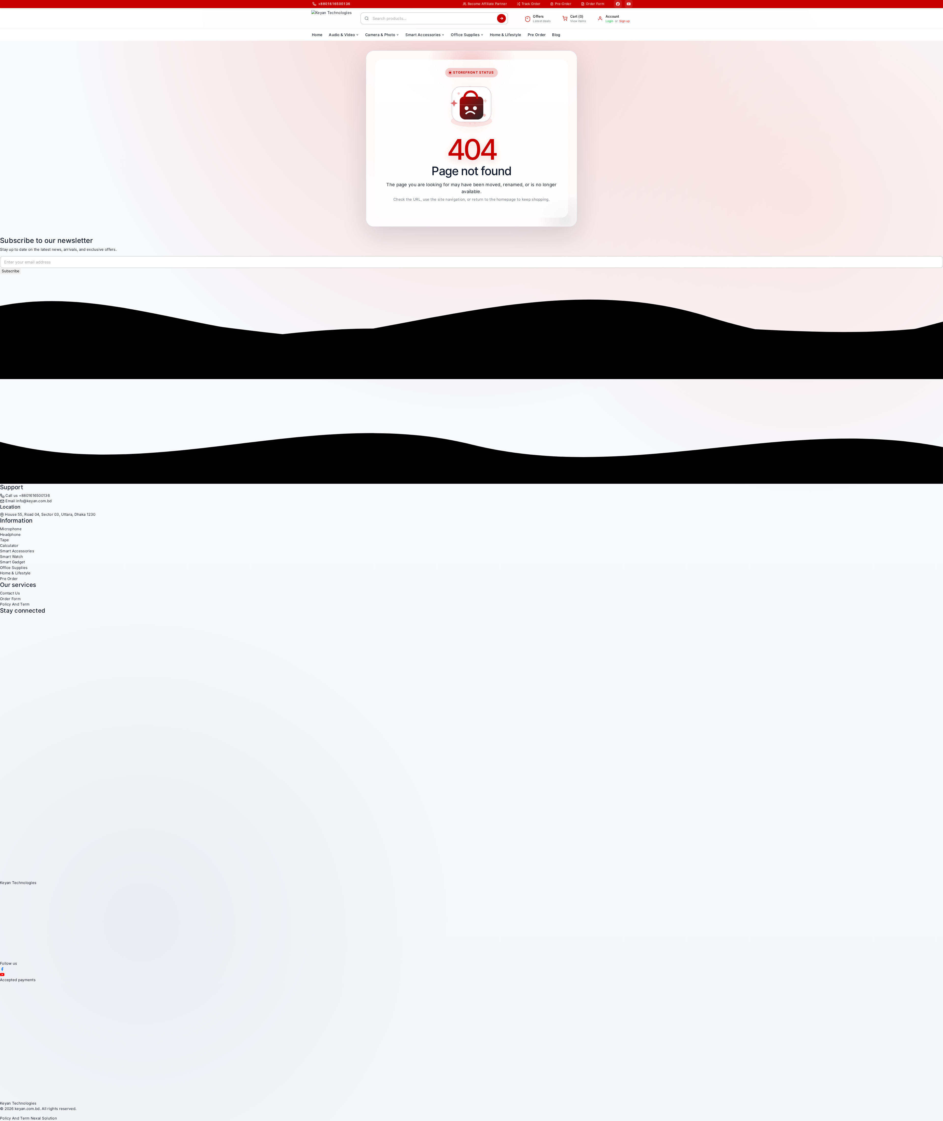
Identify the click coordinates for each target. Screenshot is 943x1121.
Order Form (10, 598)
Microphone (11, 529)
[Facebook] (618, 4)
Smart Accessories (17, 551)
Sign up (624, 21)
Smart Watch (11, 556)
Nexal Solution (44, 1118)
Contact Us (10, 593)
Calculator (9, 545)
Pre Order (9, 578)
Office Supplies (14, 567)
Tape (4, 540)
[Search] (501, 18)
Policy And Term (15, 604)
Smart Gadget (12, 562)
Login (609, 21)
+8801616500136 (34, 495)
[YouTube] (629, 4)
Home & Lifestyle (15, 573)
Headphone (10, 534)
